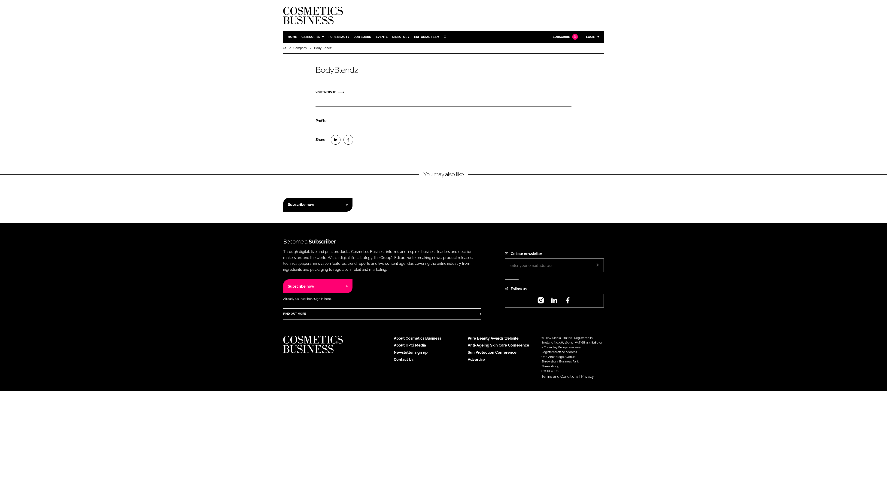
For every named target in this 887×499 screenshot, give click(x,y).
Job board (362, 37)
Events (382, 37)
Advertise (476, 359)
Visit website (326, 92)
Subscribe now (301, 204)
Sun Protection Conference (492, 352)
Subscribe (561, 37)
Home (292, 37)
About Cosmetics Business (417, 338)
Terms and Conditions (559, 376)
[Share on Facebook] (348, 140)
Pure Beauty (338, 37)
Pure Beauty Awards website (493, 338)
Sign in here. (322, 299)
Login (590, 37)
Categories (310, 37)
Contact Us (403, 359)
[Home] (285, 48)
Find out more (294, 313)
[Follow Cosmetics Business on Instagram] (540, 302)
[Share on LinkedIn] (335, 140)
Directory (401, 37)
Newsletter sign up (411, 352)
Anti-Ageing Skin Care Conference (498, 345)
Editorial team (426, 37)
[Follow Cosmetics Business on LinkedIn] (554, 302)
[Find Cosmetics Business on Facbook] (567, 302)
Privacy (587, 376)
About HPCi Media (410, 345)
